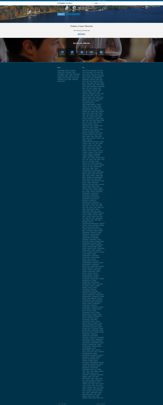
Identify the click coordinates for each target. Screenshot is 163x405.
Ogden (87, 205)
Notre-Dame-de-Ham (75, 77)
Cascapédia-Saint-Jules (92, 93)
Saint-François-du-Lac (96, 275)
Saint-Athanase (91, 241)
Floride (96, 116)
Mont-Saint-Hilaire (85, 184)
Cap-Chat (94, 91)
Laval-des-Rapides (91, 161)
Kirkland (100, 136)
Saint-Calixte (84, 248)
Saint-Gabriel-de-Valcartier (94, 278)
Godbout (84, 122)
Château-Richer (89, 97)
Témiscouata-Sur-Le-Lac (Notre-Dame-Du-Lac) (89, 381)
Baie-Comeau (89, 75)
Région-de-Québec (75, 79)
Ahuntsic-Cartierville (93, 70)
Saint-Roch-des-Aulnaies (86, 321)
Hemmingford (96, 129)
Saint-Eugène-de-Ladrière (94, 266)
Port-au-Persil (89, 216)
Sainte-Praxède (91, 360)
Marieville (100, 173)
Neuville (91, 189)
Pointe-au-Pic (84, 214)
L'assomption (98, 138)
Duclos (89, 111)
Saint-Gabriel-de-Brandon (86, 278)
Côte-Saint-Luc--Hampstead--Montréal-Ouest (89, 104)
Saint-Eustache (101, 266)
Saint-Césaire (94, 248)
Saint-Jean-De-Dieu (93, 289)
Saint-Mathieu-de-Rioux (86, 305)
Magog (96, 170)
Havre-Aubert (96, 127)
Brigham (102, 84)
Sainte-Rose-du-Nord (86, 362)
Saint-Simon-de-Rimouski (86, 326)
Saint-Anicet (99, 239)
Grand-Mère (94, 122)
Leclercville (84, 164)
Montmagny (89, 186)
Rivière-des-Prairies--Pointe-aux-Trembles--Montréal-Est (90, 223)
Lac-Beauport (98, 148)
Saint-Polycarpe (94, 314)
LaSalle (84, 161)
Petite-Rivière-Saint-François (91, 209)
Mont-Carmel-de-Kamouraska (96, 180)
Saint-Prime (99, 314)
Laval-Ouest (97, 161)
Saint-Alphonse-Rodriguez (86, 237)
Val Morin (100, 385)
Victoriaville (87, 392)
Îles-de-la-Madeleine (60, 75)
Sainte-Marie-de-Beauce (86, 355)
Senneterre (99, 369)
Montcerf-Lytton (101, 184)
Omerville (93, 205)
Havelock (91, 127)
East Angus (92, 113)
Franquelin (101, 118)
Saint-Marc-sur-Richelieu (98, 301)
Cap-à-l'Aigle (84, 91)
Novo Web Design (102, 403)
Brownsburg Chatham (93, 86)
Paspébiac (99, 207)
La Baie (97, 143)
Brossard (88, 86)
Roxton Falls (90, 228)
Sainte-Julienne (98, 349)
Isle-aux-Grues (91, 134)
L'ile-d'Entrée (101, 141)
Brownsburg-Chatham (101, 86)
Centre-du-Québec (68, 72)
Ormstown (100, 205)
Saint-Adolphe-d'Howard (86, 232)
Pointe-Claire (95, 214)
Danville (92, 106)
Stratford (92, 378)
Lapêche (99, 159)
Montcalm (96, 184)
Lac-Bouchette (85, 150)
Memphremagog (89, 177)
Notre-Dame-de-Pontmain (95, 196)
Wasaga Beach (85, 396)
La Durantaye (90, 145)
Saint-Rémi (84, 317)
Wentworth (97, 396)
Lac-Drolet (96, 152)
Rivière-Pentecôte (95, 225)
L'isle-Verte (90, 143)
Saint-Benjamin (92, 244)
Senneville (84, 371)
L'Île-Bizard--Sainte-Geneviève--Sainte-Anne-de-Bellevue (90, 141)
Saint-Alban (99, 232)
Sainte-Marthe (101, 355)
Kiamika (92, 136)
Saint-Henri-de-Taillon (86, 285)
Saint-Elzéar (101, 262)
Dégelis (96, 106)
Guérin (101, 125)
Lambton (95, 159)
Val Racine (84, 387)
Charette (95, 95)
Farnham (84, 116)
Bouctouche (98, 84)
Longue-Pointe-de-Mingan (97, 166)
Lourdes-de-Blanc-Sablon (86, 170)
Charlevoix (73, 72)
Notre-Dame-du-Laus (93, 200)
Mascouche (88, 175)
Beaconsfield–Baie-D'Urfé (97, 77)
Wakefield (99, 394)
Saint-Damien (94, 253)
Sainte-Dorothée (85, 344)
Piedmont (97, 209)
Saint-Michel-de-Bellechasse (86, 307)
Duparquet (84, 113)
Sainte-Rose (96, 360)
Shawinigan (95, 371)
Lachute (87, 159)
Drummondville (85, 111)
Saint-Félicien (84, 269)
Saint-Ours (84, 310)
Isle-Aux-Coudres (85, 134)
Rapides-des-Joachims (99, 218)
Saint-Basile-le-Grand (85, 244)
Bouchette (93, 84)
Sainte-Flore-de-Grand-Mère (86, 346)
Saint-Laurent (84, 298)
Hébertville (90, 129)
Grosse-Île (91, 125)
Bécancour (84, 81)
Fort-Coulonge (85, 118)
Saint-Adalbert (100, 230)
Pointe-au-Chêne (101, 212)
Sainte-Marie (95, 353)
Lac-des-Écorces (100, 150)
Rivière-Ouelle (90, 225)
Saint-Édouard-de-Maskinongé (87, 262)
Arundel (102, 72)
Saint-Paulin (92, 312)
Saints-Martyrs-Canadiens (94, 367)
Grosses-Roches (96, 125)
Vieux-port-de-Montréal (93, 392)
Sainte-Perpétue (85, 360)
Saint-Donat (89, 259)
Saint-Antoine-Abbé (85, 241)
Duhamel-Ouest (101, 111)
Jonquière (84, 136)
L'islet (93, 143)
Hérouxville (100, 129)
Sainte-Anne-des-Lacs (93, 337)
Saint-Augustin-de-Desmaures (99, 241)
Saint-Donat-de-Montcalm (86, 260)
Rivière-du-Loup (102, 223)
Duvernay (88, 113)
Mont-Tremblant (91, 184)
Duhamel (96, 111)
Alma (98, 70)
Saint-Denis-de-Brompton (86, 257)
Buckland (84, 88)
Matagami (97, 175)
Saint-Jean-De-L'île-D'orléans (87, 291)
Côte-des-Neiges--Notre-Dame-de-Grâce (88, 102)
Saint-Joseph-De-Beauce (91, 294)
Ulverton (93, 385)
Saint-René (96, 317)
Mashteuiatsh (93, 175)
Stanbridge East (85, 376)
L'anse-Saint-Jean (92, 138)
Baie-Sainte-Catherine (101, 75)
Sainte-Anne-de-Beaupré (94, 335)
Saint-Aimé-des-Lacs (94, 232)
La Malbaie (94, 145)
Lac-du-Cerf (100, 152)
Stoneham (97, 376)
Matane (101, 175)
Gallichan (84, 120)
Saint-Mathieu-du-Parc (94, 305)
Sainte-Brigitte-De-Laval (99, 339)
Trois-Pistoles (101, 383)
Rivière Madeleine (85, 221)
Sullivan (101, 378)
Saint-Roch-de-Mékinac (94, 319)
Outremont (91, 207)
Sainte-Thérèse (85, 365)
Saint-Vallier (101, 330)
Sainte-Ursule (98, 365)
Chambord (84, 95)
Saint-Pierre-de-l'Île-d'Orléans (87, 314)
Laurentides (71, 75)
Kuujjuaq (88, 138)
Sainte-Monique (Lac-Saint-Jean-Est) (93, 358)
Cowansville (84, 106)
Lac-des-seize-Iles (90, 152)
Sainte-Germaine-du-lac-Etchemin (96, 346)
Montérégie (59, 77)
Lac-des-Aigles (95, 150)
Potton (98, 216)
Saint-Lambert (102, 296)
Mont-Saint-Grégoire (95, 182)
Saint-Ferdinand (85, 271)
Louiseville (96, 168)
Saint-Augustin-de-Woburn (86, 243)
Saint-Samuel (84, 323)
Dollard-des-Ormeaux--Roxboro (87, 109)
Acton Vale (84, 70)
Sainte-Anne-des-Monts (100, 337)
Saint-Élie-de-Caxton (95, 262)
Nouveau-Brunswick (60, 79)
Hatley (88, 127)
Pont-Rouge (100, 214)
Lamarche (91, 159)
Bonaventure (84, 84)
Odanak (84, 205)
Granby (90, 122)
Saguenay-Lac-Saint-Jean (61, 81)
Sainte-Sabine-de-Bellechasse (94, 362)
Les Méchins (84, 166)
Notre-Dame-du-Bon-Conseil (94, 198)
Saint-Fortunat (85, 273)
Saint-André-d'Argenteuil (92, 239)
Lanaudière (66, 75)
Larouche (102, 159)
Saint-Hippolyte (97, 285)
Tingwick (93, 383)
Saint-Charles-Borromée (100, 248)
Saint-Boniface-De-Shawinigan (92, 246)
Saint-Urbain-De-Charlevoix (86, 330)
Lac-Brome (89, 150)
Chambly (102, 93)
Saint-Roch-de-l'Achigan (86, 319)
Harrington (84, 127)
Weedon (93, 396)
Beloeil (91, 81)
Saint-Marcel (84, 303)
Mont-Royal (89, 182)
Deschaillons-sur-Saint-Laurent (87, 107)
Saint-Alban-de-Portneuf (86, 234)
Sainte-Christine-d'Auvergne (95, 342)
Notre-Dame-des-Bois (86, 198)
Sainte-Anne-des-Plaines (86, 339)
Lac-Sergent (84, 157)
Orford (97, 205)
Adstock (88, 70)
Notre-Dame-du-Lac (85, 200)
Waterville (89, 396)
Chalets (100, 3)
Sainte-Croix (101, 342)
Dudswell (92, 111)
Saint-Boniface (85, 246)
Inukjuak (101, 132)
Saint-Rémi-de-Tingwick (90, 317)
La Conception (85, 145)
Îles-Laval (97, 132)
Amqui (86, 72)
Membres (104, 0)
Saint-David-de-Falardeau (95, 255)
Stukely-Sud (96, 378)
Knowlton (84, 138)
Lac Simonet (93, 148)
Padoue (95, 207)
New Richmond (100, 189)
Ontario (66, 79)
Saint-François (95, 273)
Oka (89, 205)
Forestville (99, 116)
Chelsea (94, 97)
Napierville (87, 189)
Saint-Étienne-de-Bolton (95, 264)
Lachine (84, 159)
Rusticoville (99, 228)
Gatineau (91, 120)
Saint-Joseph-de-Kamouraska (87, 296)
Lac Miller (88, 148)
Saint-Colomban (98, 250)
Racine (94, 218)
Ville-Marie (99, 392)
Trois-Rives (84, 385)
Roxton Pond (95, 228)
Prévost (101, 216)
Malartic (99, 170)
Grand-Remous (99, 122)
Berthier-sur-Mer (95, 81)
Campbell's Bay (95, 88)
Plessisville (84, 212)
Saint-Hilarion (92, 285)
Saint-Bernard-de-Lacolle (98, 244)
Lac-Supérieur (98, 157)
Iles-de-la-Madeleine (91, 132)
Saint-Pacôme (89, 310)
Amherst (101, 70)
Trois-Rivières (89, 385)
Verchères (100, 390)
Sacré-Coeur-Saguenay (90, 230)
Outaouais (69, 79)
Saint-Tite (89, 328)
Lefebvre (88, 164)
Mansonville (84, 173)
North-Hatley (92, 191)
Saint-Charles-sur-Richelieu (86, 250)
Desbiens (99, 106)
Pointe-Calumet (90, 214)
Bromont (84, 86)
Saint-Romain (92, 321)
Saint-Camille (89, 248)
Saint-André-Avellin (85, 239)
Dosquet (101, 109)
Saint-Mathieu (89, 303)
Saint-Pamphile (94, 310)
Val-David (102, 387)
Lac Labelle (84, 148)
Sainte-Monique (85, 358)
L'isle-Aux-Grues (85, 143)
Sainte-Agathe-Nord (94, 333)
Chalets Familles (63, 403)
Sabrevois (84, 230)
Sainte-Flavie (99, 344)
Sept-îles (88, 371)
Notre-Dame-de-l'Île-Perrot (86, 193)
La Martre (99, 145)
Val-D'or (98, 387)
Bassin (92, 77)
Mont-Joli (102, 180)
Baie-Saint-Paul (94, 75)
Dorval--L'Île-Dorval (95, 109)
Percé (102, 207)
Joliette (100, 134)
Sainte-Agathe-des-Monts (86, 333)
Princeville (86, 218)
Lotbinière (91, 168)
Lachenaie (102, 157)
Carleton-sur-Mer (85, 93)
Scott (95, 369)
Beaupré (97, 79)
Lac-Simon (88, 157)
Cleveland (88, 100)
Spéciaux (103, 3)
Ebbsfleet (100, 113)
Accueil (93, 3)
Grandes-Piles (96, 123)
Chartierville (84, 97)
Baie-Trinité (84, 77)
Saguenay (95, 230)
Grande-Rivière (90, 123)
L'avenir (103, 138)
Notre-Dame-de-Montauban (87, 196)
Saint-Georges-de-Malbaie (86, 282)
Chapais (92, 95)
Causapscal (98, 93)
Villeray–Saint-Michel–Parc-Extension (88, 394)
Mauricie (78, 75)
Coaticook (92, 100)
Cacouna (90, 88)
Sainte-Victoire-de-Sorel (86, 367)
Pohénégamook (89, 212)
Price (83, 218)
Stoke (93, 376)
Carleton (98, 91)
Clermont (84, 100)
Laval (74, 75)
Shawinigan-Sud (101, 371)
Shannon (91, 371)
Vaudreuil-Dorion (89, 390)
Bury (87, 88)
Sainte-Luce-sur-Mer (90, 351)
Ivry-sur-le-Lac (96, 134)
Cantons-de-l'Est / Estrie (61, 72)
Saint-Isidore (95, 287)
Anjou (94, 72)
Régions (96, 3)
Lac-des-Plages (85, 152)
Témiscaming (92, 380)
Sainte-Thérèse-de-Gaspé (91, 365)
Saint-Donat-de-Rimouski (94, 260)
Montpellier (93, 186)
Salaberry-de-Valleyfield (86, 369)
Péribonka (84, 209)
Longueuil (84, 168)
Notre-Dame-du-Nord (95, 202)
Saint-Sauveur (89, 323)
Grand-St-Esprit (85, 123)
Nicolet (84, 191)
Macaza (92, 170)
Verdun (84, 392)
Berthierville (100, 81)
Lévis (88, 166)
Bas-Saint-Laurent (72, 70)
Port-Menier (93, 216)
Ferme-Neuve (92, 116)
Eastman (97, 113)
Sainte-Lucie (96, 351)
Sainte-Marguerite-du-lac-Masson (87, 353)
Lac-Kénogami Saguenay (96, 154)
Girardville (102, 120)
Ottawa (84, 207)
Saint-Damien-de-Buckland (86, 255)
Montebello (84, 186)
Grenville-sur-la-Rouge (86, 125)
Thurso (89, 383)
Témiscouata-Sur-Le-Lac (98, 380)
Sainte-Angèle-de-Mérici (86, 335)
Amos (83, 72)
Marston (84, 175)
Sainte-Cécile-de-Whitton (86, 342)
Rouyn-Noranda (85, 228)
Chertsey (101, 97)
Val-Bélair (94, 387)
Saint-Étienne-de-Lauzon (86, 266)
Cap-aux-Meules (89, 91)
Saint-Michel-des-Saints (95, 307)
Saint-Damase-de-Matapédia (87, 253)
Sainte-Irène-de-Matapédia (86, 349)
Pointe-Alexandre (95, 212)
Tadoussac (87, 380)
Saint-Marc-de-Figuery (90, 301)
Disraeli (93, 107)
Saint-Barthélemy (93, 243)
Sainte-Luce (84, 351)
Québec (90, 218)
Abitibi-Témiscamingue (61, 70)
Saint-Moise (101, 307)
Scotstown (92, 369)
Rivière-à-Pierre (91, 221)
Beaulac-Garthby (92, 79)
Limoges (91, 166)
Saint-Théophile (85, 328)
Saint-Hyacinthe (85, 287)
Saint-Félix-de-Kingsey (97, 269)
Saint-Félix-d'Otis (90, 269)
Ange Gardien (90, 72)
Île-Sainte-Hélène (85, 132)
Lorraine (88, 168)
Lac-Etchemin (84, 154)
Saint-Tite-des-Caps (95, 328)
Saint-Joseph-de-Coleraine (99, 294)
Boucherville (89, 84)
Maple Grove (89, 173)
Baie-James (67, 70)
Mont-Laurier (84, 182)
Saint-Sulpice (100, 326)
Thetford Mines (85, 383)
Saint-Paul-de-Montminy (86, 312)
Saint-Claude (93, 250)
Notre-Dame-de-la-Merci (95, 193)
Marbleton (93, 173)
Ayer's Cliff (84, 75)
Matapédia (84, 177)
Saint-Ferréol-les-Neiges (91, 271)
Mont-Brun (88, 180)
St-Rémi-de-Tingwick (100, 374)
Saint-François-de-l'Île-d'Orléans (87, 275)
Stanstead (89, 376)
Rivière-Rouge (102, 225)
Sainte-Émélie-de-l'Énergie (92, 344)
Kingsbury (96, 136)
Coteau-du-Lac (99, 104)
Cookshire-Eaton (97, 100)
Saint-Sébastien (95, 323)
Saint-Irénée (90, 287)
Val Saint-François (89, 387)
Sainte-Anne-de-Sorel (86, 337)
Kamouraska (88, 136)
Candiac (100, 88)
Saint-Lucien (84, 301)
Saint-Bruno (99, 246)
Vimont (95, 394)
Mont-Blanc (84, 180)
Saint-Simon (100, 323)
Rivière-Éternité (85, 225)
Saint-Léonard (100, 298)
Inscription (99, 0)
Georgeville (98, 120)
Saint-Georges (94, 280)
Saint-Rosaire (97, 321)
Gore (87, 122)
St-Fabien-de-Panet (85, 374)
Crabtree (88, 106)
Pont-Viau (84, 216)
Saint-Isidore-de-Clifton (86, 289)
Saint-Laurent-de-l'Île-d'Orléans (92, 298)
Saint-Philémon (97, 312)
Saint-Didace (84, 259)
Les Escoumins (101, 164)
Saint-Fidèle (98, 271)
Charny (99, 95)
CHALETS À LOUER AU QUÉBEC (62, 0)
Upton (97, 385)
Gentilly (94, 120)
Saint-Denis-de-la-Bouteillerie (95, 257)
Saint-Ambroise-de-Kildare (95, 237)
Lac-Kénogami (90, 154)
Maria (97, 173)
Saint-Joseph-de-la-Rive (95, 296)
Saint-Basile (99, 243)
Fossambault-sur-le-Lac (91, 118)
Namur (84, 189)
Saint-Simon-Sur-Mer (94, 326)
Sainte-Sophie (101, 362)
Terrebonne (99, 381)
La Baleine (100, 143)
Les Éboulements (95, 164)
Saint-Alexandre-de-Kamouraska (95, 234)
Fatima (87, 116)
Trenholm (97, 383)
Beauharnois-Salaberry (86, 79)
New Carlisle (95, 189)
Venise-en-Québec (95, 390)
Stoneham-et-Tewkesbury (86, 378)
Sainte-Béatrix (93, 339)
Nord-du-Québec (68, 77)
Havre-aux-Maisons (85, 129)
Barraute (88, 77)
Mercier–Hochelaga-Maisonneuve (97, 177)
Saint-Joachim (84, 294)
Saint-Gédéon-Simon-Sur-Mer (87, 280)
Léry (91, 164)
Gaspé (87, 120)
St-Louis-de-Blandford (92, 374)
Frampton (97, 118)
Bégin (88, 81)
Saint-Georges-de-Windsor (95, 282)
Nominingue (87, 191)
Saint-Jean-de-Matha (95, 291)
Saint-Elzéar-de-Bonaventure (87, 264)
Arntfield (98, 72)
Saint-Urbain (101, 328)
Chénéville (97, 97)
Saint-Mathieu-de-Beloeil (96, 303)
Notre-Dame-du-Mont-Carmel (87, 202)
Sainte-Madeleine (101, 351)
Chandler (88, 95)
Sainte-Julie (93, 349)
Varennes (84, 390)
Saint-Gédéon (102, 278)
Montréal (63, 77)
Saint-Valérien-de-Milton (95, 330)
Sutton (84, 380)
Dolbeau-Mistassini (98, 107)
